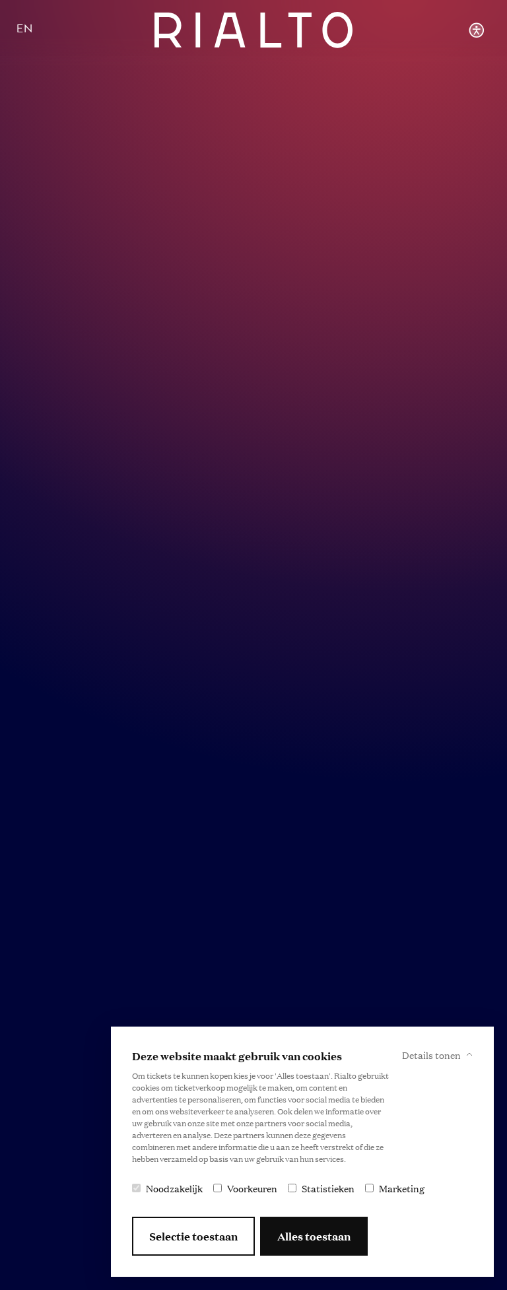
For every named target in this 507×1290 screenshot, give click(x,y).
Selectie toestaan (193, 1236)
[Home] (253, 30)
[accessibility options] (476, 30)
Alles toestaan (314, 1236)
